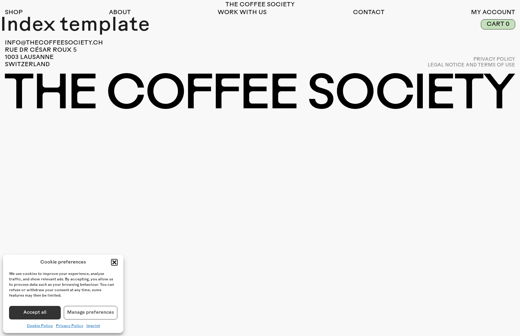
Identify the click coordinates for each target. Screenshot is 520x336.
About (120, 13)
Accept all (34, 312)
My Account (493, 13)
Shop (14, 13)
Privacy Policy (69, 326)
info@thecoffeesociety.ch (54, 43)
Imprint (93, 326)
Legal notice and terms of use (471, 65)
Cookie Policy (40, 326)
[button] (114, 262)
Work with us (242, 13)
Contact (369, 13)
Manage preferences (90, 312)
